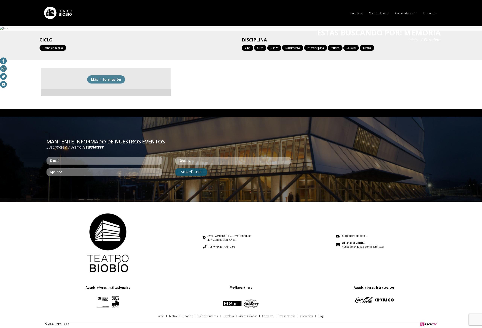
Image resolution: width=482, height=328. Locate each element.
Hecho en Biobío (53, 48)
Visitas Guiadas (248, 316)
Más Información (106, 79)
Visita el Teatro (378, 13)
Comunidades (404, 13)
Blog (320, 316)
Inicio (161, 316)
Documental (292, 48)
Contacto (267, 316)
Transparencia (286, 316)
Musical (351, 48)
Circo (260, 48)
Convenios (306, 316)
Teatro (367, 48)
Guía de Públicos (208, 316)
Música (335, 48)
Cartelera (356, 13)
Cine (247, 48)
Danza (274, 48)
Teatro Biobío (61, 323)
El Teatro (429, 13)
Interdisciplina (315, 48)
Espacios (187, 316)
